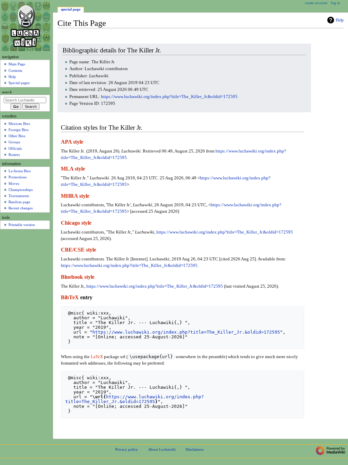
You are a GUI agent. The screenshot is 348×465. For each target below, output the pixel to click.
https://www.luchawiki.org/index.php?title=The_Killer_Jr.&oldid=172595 (169, 96)
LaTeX (97, 356)
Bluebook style (77, 277)
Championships (20, 190)
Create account (316, 3)
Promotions (17, 177)
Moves (13, 183)
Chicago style (76, 223)
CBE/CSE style (78, 250)
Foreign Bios (18, 130)
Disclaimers (195, 449)
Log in (335, 3)
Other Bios (16, 136)
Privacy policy (126, 449)
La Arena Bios (19, 171)
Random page (19, 202)
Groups (14, 142)
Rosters (14, 155)
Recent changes (20, 208)
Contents (15, 70)
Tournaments (18, 196)
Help (340, 20)
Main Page (16, 64)
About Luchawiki (162, 449)
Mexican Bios (19, 124)
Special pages (19, 83)
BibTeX (70, 297)
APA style (72, 142)
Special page (71, 9)
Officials (15, 148)
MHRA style (75, 196)
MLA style (73, 169)
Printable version (21, 225)
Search (7, 92)
